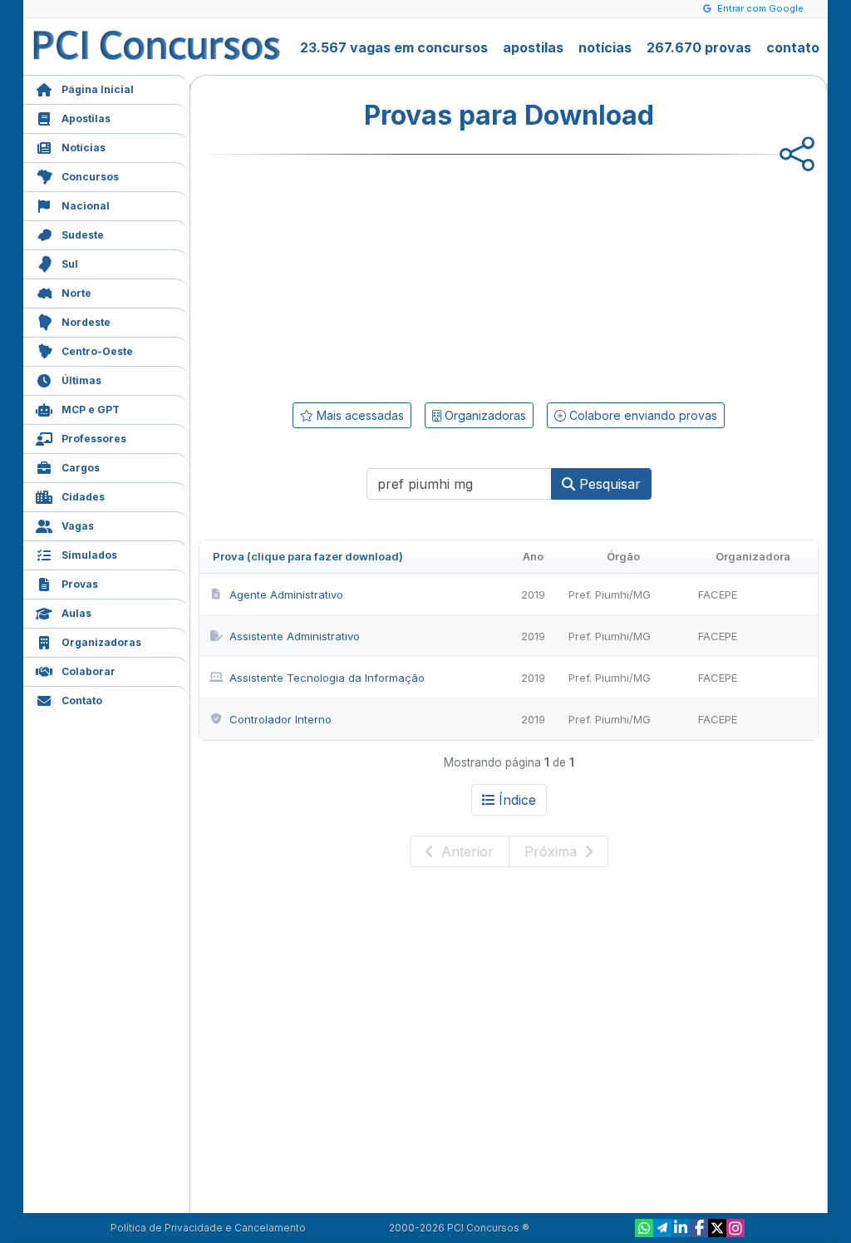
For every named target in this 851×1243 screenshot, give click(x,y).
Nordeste (86, 322)
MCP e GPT (90, 409)
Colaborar (88, 671)
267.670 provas (699, 47)
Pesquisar (608, 484)
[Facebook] (699, 1228)
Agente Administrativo (286, 594)
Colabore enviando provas (641, 415)
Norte (76, 293)
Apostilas (86, 118)
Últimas (81, 380)
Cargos (80, 467)
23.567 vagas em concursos (394, 47)
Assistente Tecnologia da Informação (327, 677)
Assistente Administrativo (294, 636)
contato (792, 47)
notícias (605, 47)
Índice (517, 800)
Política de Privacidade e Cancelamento (208, 1227)
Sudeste (82, 235)
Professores (93, 438)
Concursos (90, 176)
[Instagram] (735, 1228)
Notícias (83, 147)
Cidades (83, 497)
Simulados (89, 555)
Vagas (77, 526)
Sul (69, 264)
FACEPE (717, 594)
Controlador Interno (280, 719)
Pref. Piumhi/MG (609, 594)
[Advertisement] (373, 275)
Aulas (76, 613)
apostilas (533, 47)
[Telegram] (662, 1228)
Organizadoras (101, 642)
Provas (79, 584)
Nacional (85, 206)
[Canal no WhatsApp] (644, 1228)
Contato (81, 700)
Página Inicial (97, 89)
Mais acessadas (358, 415)
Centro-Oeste (97, 351)
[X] (717, 1228)
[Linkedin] (680, 1228)
